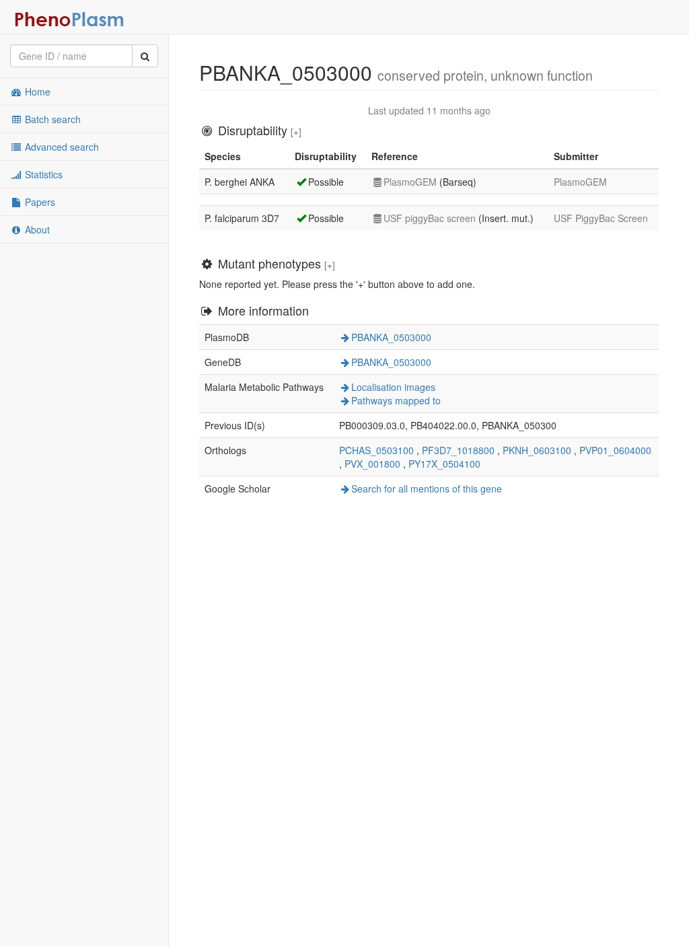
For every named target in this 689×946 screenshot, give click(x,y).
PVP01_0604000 (615, 450)
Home (36, 91)
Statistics (42, 174)
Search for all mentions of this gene (426, 488)
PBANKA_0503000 (391, 337)
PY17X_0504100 (444, 463)
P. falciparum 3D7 (242, 218)
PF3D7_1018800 (458, 450)
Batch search (51, 119)
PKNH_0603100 (537, 450)
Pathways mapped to (396, 400)
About (36, 229)
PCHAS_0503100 (376, 450)
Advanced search (60, 146)
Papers (38, 202)
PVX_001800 (372, 463)
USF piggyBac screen (430, 218)
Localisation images (393, 387)
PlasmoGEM (410, 181)
